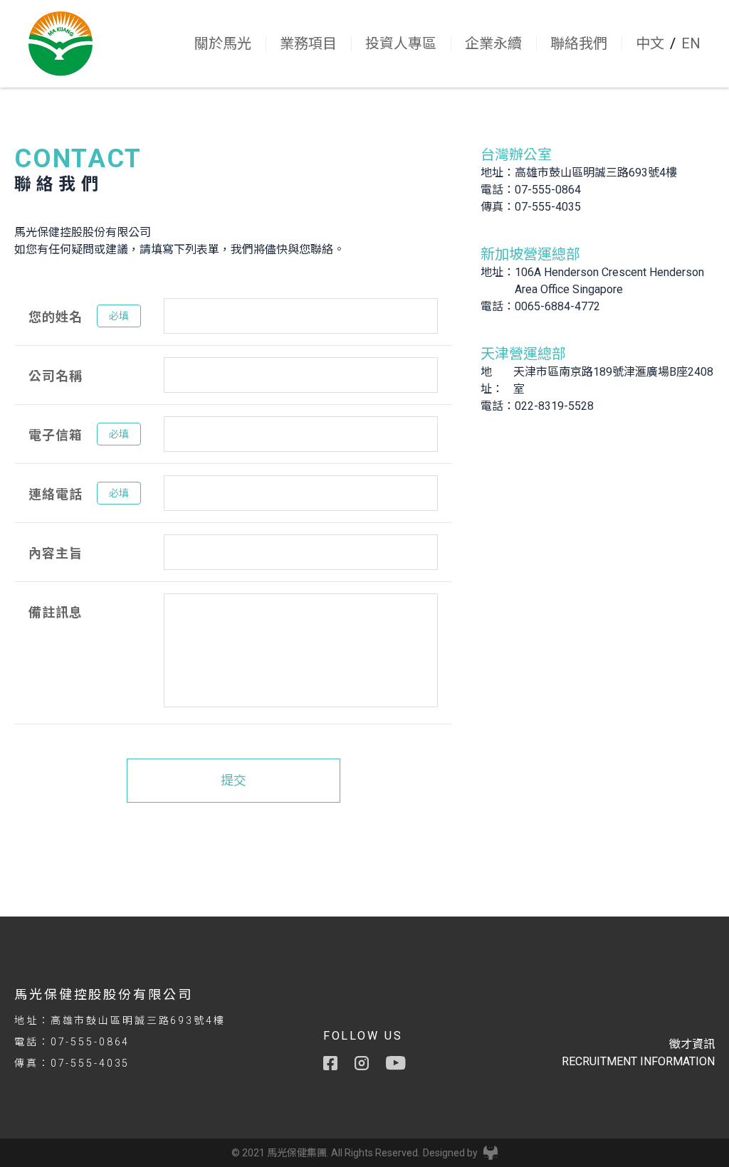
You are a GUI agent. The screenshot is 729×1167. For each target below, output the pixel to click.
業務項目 (308, 43)
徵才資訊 (692, 1044)
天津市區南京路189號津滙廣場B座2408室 (613, 380)
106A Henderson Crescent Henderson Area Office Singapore (609, 280)
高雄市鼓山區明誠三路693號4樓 (596, 172)
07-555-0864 (548, 189)
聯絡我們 (578, 43)
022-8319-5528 (554, 406)
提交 (233, 780)
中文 (650, 43)
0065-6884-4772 (557, 306)
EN (691, 43)
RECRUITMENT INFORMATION (638, 1061)
